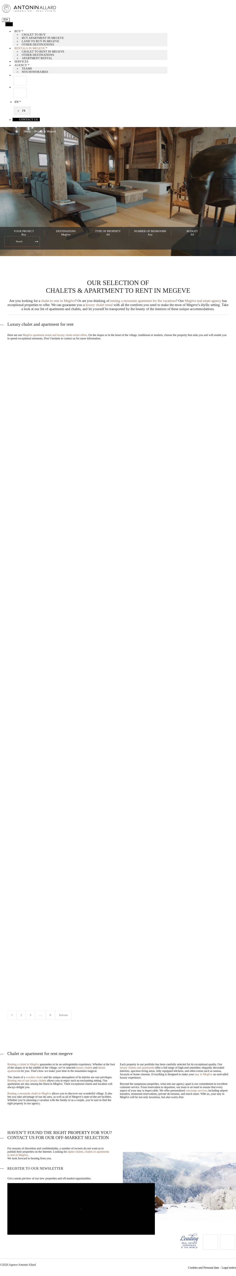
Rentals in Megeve (29, 48)
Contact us (28, 119)
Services (21, 61)
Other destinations (38, 44)
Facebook (20, 81)
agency (20, 65)
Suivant (63, 1015)
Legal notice (229, 1267)
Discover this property (28, 472)
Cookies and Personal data (203, 1267)
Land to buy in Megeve (40, 41)
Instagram (20, 93)
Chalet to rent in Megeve (43, 51)
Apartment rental (37, 58)
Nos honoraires (35, 71)
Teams (27, 68)
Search (19, 241)
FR (24, 110)
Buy (17, 31)
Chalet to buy (34, 34)
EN (17, 101)
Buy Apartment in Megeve (43, 37)
